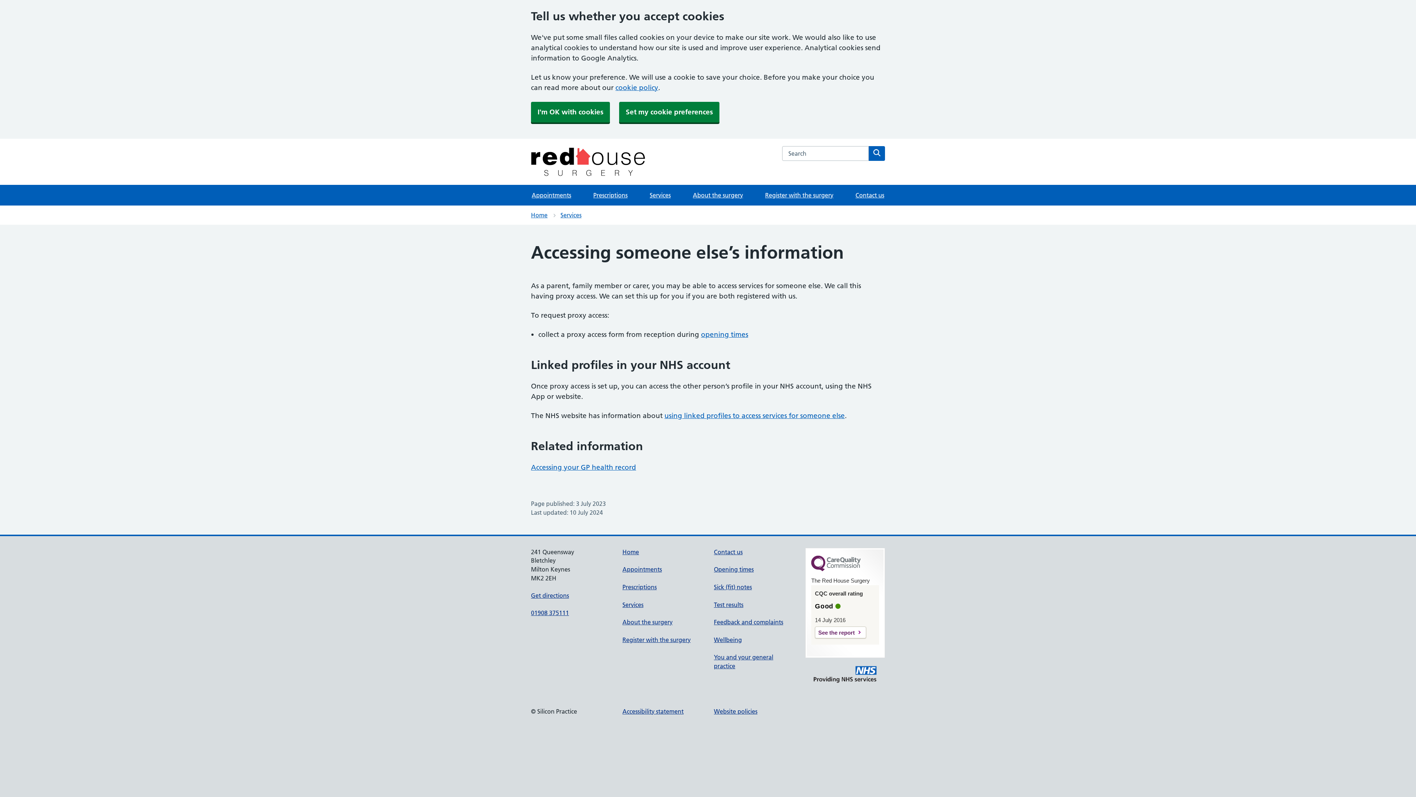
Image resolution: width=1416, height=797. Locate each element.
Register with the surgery (799, 195)
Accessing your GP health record (583, 467)
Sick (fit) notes (733, 587)
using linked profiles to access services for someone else (754, 415)
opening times (724, 334)
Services (660, 195)
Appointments (551, 195)
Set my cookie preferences (669, 112)
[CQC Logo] (836, 569)
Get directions (550, 595)
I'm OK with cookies (570, 112)
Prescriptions (610, 195)
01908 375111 (550, 613)
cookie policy (636, 87)
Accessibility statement (653, 711)
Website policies (735, 711)
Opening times (734, 569)
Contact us (870, 195)
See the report (836, 632)
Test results (728, 604)
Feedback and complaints (748, 622)
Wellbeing (728, 640)
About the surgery (718, 195)
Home (539, 215)
